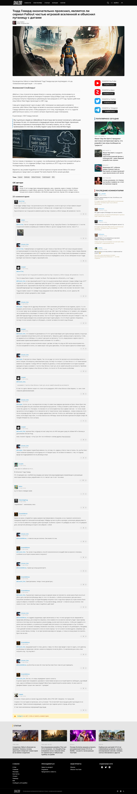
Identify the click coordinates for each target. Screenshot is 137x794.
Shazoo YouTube (75, 769)
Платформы (37, 3)
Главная (15, 769)
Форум (62, 3)
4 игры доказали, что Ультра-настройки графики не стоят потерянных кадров (113, 182)
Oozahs (21, 464)
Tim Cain (16, 744)
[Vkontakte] (109, 767)
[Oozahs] (16, 464)
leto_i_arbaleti (102, 194)
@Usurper (19, 307)
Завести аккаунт (47, 767)
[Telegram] (102, 767)
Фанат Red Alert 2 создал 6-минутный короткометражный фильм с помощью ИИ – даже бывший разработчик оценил (113, 156)
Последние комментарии (109, 191)
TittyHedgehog (23, 500)
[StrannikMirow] (16, 514)
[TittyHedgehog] (16, 501)
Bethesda (26, 177)
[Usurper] (18, 268)
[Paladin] (16, 695)
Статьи (47, 3)
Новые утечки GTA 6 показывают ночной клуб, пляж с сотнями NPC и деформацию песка (109, 242)
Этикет (15, 776)
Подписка (44, 769)
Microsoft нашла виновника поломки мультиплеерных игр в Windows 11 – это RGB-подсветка (107, 257)
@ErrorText (19, 224)
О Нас (14, 767)
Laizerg (100, 248)
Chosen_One (25, 244)
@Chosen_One (20, 281)
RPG (53, 177)
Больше (55, 3)
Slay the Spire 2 (100, 136)
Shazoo (72, 767)
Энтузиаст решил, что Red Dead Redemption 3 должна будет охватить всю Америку (109, 215)
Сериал (20, 177)
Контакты (16, 774)
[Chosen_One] (18, 245)
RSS (14, 781)
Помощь (15, 778)
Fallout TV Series (36, 177)
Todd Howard (46, 177)
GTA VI (72, 744)
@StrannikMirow (21, 538)
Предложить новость (48, 772)
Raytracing (107, 178)
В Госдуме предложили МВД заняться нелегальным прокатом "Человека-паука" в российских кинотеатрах (109, 203)
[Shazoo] (17, 3)
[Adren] (16, 487)
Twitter (22, 22)
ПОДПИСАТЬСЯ (109, 84)
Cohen (23, 220)
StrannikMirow (23, 513)
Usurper (23, 267)
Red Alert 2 (107, 150)
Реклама (15, 772)
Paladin (21, 694)
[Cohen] (18, 221)
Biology (105, 165)
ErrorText (21, 201)
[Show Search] (108, 3)
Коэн (18, 22)
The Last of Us (46, 744)
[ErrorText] (16, 202)
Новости (28, 3)
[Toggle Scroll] (122, 3)
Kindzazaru (101, 209)
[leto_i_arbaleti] (96, 194)
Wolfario (100, 221)
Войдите (20, 716)
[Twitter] (106, 767)
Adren (20, 486)
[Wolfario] (96, 221)
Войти (116, 3)
